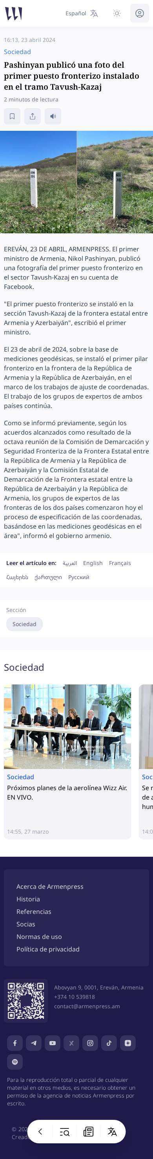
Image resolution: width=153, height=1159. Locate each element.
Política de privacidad (48, 949)
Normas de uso (39, 936)
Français (120, 563)
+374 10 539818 (74, 996)
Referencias (33, 911)
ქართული (48, 577)
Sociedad (24, 624)
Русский (78, 577)
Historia (28, 899)
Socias (25, 924)
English (93, 563)
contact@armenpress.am (87, 1006)
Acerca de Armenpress (50, 886)
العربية (70, 563)
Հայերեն (17, 577)
